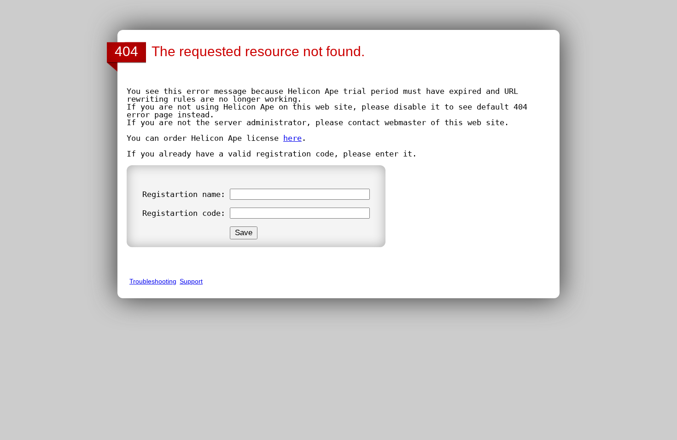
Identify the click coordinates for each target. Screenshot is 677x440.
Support (191, 281)
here (292, 138)
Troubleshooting (152, 281)
